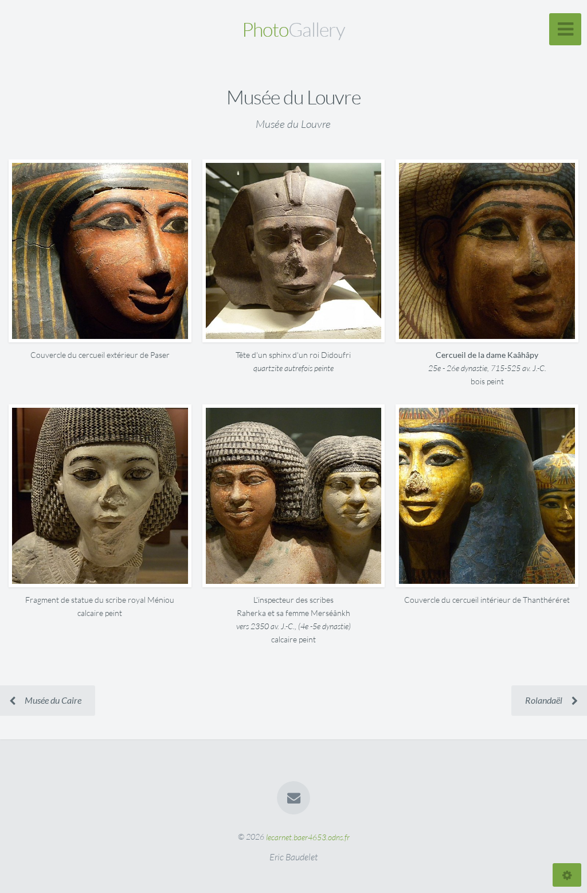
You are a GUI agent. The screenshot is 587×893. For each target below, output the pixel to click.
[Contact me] (293, 797)
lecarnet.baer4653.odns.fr (308, 836)
